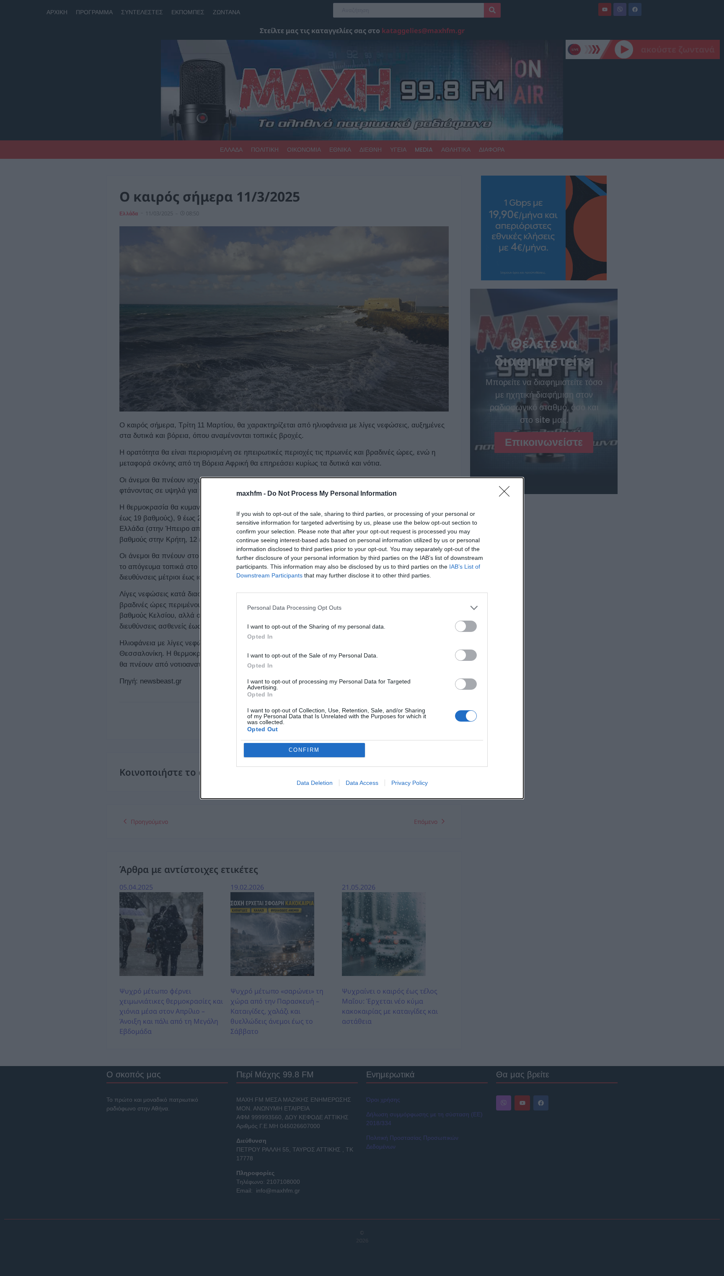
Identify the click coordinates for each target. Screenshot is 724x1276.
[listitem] (362, 607)
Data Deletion (315, 782)
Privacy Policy (409, 782)
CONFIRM (304, 750)
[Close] (507, 494)
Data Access (362, 782)
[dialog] (362, 638)
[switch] (466, 626)
